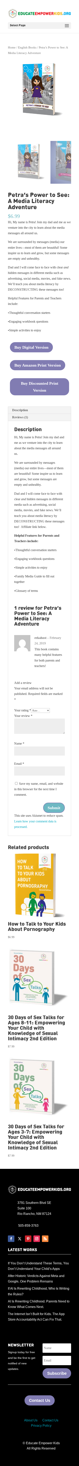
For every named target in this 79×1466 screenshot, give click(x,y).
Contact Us (39, 1400)
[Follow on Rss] (45, 1238)
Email (19, 763)
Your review (23, 716)
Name (19, 743)
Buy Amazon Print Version (37, 365)
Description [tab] (20, 410)
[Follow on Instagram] (36, 1238)
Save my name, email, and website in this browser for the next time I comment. (38, 789)
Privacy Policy (41, 1425)
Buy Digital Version (31, 347)
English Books (27, 47)
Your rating (22, 710)
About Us (30, 1420)
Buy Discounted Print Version (39, 386)
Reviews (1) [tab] (20, 417)
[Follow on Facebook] (11, 1238)
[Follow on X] (19, 1238)
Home (12, 47)
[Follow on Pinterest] (28, 1238)
